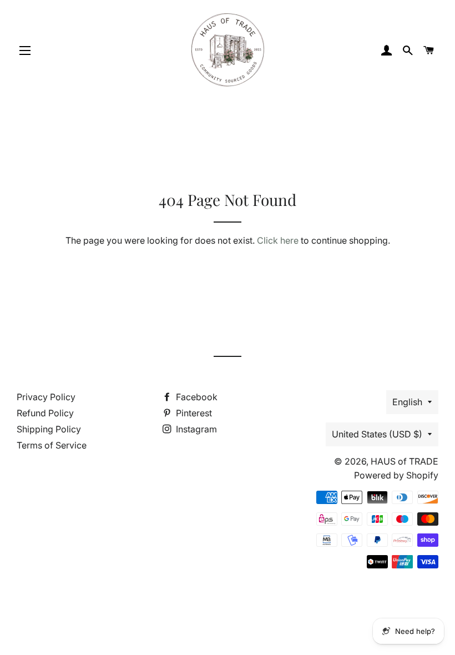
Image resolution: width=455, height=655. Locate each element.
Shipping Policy (49, 429)
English (407, 401)
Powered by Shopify (396, 475)
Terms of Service (52, 445)
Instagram (195, 429)
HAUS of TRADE (404, 461)
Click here (278, 240)
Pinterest (193, 413)
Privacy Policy (46, 396)
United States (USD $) (377, 434)
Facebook (196, 396)
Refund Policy (45, 413)
